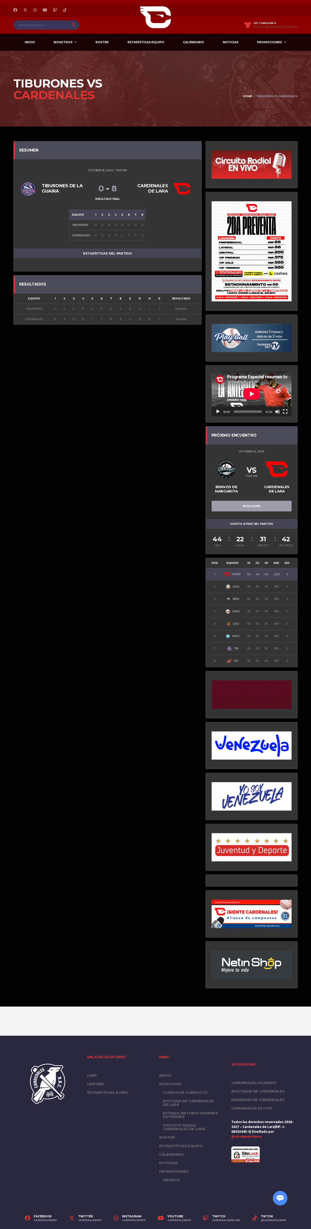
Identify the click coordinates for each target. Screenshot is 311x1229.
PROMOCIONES (269, 42)
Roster (102, 42)
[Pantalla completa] (285, 411)
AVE (276, 563)
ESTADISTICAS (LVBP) (107, 1092)
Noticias (230, 42)
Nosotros (63, 42)
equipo (232, 563)
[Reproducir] (218, 411)
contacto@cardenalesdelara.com (276, 27)
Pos (215, 563)
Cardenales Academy (253, 1082)
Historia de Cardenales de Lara (188, 1103)
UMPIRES (95, 1084)
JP (266, 563)
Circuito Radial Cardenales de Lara (184, 1127)
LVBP (92, 1075)
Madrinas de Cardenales (257, 1099)
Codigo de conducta (185, 1092)
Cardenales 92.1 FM (251, 1108)
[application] (252, 393)
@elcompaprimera (246, 1136)
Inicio (30, 42)
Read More (251, 506)
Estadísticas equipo (146, 42)
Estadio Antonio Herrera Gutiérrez (190, 1115)
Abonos (171, 1180)
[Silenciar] (277, 411)
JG (257, 563)
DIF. (287, 563)
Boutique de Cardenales (258, 1091)
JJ (248, 563)
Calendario (193, 42)
